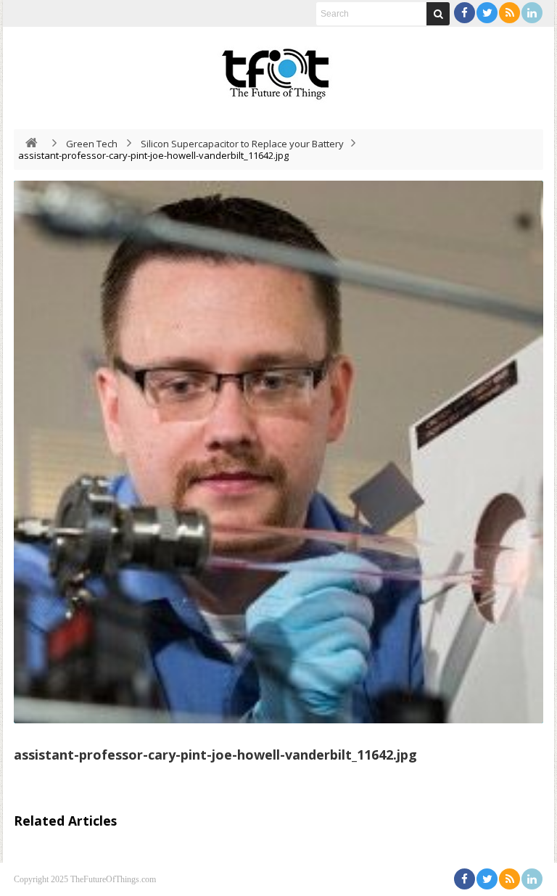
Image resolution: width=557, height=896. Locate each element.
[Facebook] (464, 12)
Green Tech (91, 143)
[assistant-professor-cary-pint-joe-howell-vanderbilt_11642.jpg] (278, 452)
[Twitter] (487, 12)
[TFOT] (278, 69)
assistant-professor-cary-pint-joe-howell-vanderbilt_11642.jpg (215, 754)
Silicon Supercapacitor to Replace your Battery (242, 143)
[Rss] (509, 12)
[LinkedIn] (532, 12)
